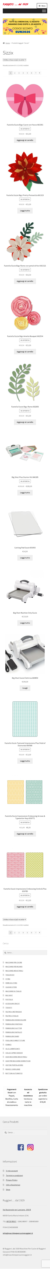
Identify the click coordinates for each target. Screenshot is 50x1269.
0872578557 (11, 1221)
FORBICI (8, 1044)
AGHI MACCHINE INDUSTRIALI (16, 1057)
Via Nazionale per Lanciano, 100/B (17, 1209)
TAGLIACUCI (9, 975)
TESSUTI (8, 1007)
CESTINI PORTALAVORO (14, 1065)
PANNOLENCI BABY (12, 1036)
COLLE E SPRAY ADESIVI (14, 1053)
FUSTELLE (9, 999)
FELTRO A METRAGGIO (13, 1012)
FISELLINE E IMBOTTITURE (15, 1040)
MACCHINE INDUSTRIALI (14, 971)
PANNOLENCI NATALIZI (13, 1032)
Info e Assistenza (13, 1185)
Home (8, 43)
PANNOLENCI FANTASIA (13, 1024)
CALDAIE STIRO (11, 987)
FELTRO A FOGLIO (11, 1016)
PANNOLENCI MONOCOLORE (15, 1020)
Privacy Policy (11, 1180)
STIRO (7, 979)
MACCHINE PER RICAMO (13, 966)
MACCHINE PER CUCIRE (13, 962)
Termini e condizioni (14, 1175)
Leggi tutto (25, 210)
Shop (8, 1189)
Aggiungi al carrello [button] (25, 140)
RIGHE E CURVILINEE (12, 1069)
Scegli (25, 688)
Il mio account (12, 1171)
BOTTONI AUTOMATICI (13, 1073)
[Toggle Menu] (44, 11)
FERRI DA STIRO (11, 983)
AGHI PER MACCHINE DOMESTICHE (17, 1061)
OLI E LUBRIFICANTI (12, 1049)
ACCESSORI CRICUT (12, 1003)
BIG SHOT (9, 995)
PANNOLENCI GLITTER (13, 1028)
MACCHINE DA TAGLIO (13, 991)
